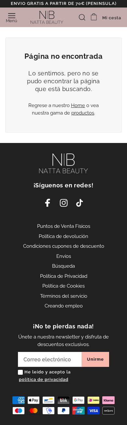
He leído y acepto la (45, 376)
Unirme (95, 359)
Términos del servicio (63, 296)
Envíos (63, 256)
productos (82, 113)
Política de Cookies (63, 286)
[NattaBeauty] (47, 17)
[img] (82, 17)
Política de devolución (63, 236)
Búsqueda (63, 266)
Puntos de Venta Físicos (63, 226)
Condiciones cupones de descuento (63, 246)
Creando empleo (64, 306)
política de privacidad (43, 379)
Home (78, 105)
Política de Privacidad (63, 276)
